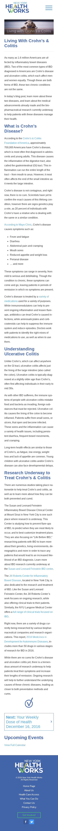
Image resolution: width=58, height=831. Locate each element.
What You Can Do (29, 798)
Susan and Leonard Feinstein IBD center (30, 568)
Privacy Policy (29, 807)
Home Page (29, 786)
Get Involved (29, 815)
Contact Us (29, 803)
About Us (29, 790)
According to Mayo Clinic (18, 224)
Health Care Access (29, 794)
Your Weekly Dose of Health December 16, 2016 (23, 722)
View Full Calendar (15, 745)
